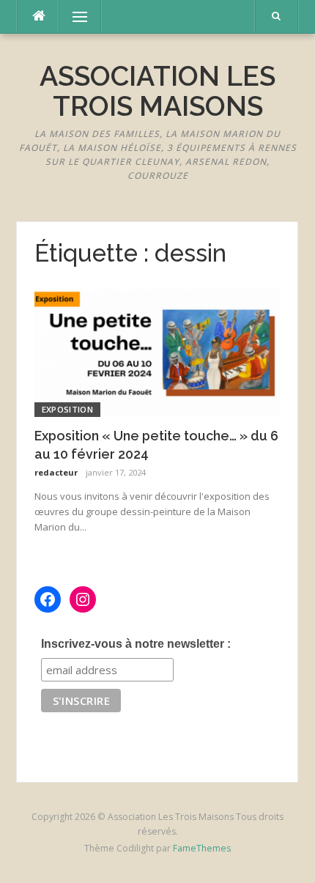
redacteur (56, 472)
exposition (67, 409)
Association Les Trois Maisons (157, 91)
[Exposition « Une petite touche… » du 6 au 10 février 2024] (157, 351)
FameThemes (202, 848)
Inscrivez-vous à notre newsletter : (136, 644)
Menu (72, 16)
